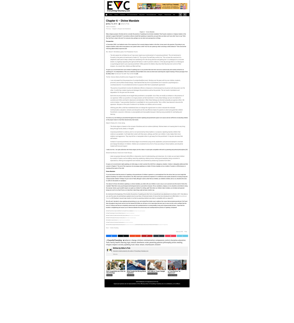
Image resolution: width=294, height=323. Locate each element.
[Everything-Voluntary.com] (106, 14)
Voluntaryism (109, 275)
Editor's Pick (124, 24)
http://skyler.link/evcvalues (128, 222)
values (142, 245)
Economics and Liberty (152, 273)
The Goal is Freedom (172, 275)
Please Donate (167, 14)
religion (109, 245)
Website (115, 254)
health (117, 242)
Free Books (122, 14)
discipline (174, 240)
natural (133, 242)
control (167, 240)
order (147, 242)
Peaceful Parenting (114, 240)
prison (174, 242)
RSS (174, 14)
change (134, 240)
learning (123, 242)
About (110, 14)
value (137, 245)
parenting (152, 242)
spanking (127, 245)
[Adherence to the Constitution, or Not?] (185, 14)
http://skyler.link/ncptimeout (129, 213)
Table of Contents (111, 26)
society (121, 245)
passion (160, 242)
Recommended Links (151, 14)
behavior (127, 240)
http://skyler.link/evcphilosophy (130, 217)
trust (133, 245)
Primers (116, 14)
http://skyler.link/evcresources (130, 224)
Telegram (160, 14)
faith (108, 242)
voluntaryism (149, 245)
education (182, 240)
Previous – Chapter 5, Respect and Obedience (118, 29)
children (140, 240)
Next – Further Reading (112, 228)
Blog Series (141, 14)
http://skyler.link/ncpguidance (163, 224)
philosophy (167, 242)
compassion (159, 240)
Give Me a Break (130, 275)
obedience (140, 242)
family (112, 242)
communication (149, 240)
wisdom (158, 245)
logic (128, 242)
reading (179, 242)
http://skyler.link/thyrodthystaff (134, 215)
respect (115, 245)
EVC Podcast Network (132, 14)
